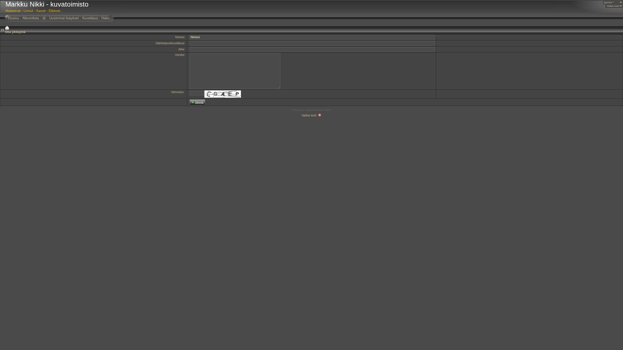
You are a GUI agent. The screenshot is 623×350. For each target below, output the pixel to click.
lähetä (199, 103)
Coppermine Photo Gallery (318, 110)
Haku (105, 18)
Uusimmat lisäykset (64, 18)
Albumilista (30, 18)
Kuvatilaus (90, 18)
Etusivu (13, 18)
